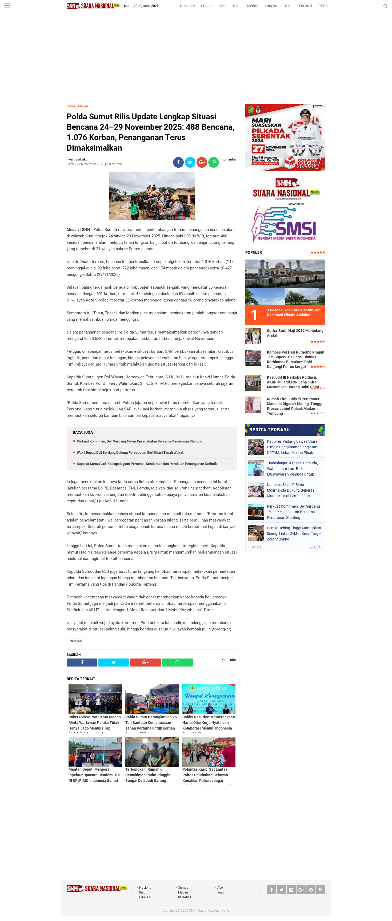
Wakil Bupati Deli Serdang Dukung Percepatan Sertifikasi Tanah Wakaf (130, 452)
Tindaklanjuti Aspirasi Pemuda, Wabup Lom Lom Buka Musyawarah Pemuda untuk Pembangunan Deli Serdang (292, 468)
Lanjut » (315, 547)
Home (71, 106)
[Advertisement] (196, 63)
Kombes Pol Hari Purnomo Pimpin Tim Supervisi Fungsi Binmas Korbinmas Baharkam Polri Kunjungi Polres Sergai (295, 359)
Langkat (272, 6)
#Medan (76, 641)
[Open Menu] (6, 6)
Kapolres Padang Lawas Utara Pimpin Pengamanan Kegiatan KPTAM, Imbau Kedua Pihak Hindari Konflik (292, 447)
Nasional (187, 6)
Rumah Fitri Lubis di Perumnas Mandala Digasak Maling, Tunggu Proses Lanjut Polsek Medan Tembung (295, 406)
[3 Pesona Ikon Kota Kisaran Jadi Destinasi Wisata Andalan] (285, 281)
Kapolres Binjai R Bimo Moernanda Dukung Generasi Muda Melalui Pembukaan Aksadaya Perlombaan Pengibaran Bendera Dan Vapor (293, 490)
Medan (252, 6)
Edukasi (305, 6)
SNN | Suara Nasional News (209, 910)
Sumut (206, 6)
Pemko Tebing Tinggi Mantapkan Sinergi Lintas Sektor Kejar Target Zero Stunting (294, 533)
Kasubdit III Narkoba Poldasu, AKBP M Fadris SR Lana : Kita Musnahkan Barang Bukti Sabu (293, 382)
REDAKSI (325, 6)
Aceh (222, 6)
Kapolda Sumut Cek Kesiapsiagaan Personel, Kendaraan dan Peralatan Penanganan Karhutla (147, 464)
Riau (237, 6)
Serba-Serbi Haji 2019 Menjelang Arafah (295, 333)
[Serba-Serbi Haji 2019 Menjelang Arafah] (253, 335)
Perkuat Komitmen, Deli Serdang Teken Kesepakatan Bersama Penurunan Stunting (139, 441)
